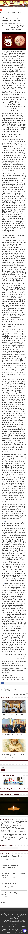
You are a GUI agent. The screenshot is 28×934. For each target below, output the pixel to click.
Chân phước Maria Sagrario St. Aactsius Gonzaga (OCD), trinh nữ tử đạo (14, 823)
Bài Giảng (8, 12)
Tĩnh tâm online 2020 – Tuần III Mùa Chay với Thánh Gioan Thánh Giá (10, 690)
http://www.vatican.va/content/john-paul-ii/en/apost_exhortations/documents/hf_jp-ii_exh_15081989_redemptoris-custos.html (14, 668)
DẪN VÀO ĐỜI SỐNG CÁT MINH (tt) (12, 10)
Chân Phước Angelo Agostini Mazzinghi (12, 826)
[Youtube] (15, 925)
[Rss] (12, 925)
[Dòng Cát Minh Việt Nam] (14, 3)
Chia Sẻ (20, 23)
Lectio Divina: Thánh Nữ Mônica (11, 866)
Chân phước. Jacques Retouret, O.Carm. (13, 832)
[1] (24, 120)
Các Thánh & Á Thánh (13, 23)
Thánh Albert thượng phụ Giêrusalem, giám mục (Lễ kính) (14, 839)
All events (3, 902)
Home (3, 12)
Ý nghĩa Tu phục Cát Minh (19, 694)
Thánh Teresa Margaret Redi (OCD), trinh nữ (13, 835)
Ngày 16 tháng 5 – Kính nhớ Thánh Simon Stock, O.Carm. (13, 755)
